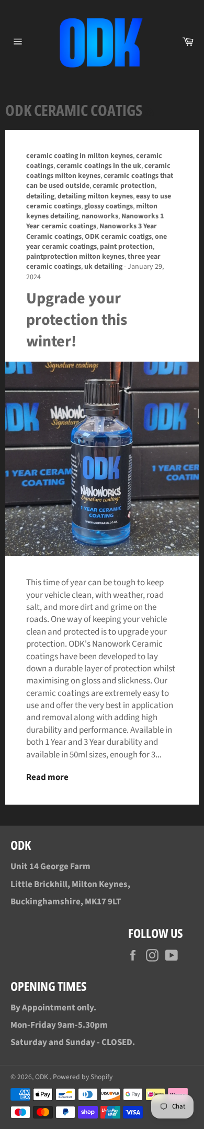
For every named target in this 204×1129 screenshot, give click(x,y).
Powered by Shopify (82, 1077)
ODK (42, 1077)
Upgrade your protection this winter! (76, 320)
